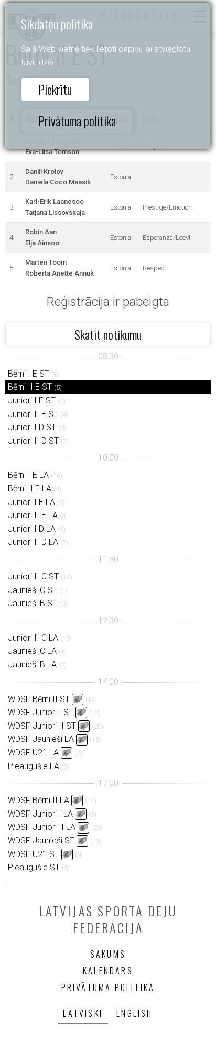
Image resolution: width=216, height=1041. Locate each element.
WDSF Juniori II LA (41, 827)
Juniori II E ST (33, 414)
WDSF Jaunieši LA (41, 739)
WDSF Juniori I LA (40, 814)
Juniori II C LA (33, 638)
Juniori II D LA (33, 542)
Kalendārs (108, 971)
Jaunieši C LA (32, 651)
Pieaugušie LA (33, 766)
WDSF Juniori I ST (40, 712)
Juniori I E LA (31, 502)
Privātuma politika (77, 120)
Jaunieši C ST (32, 590)
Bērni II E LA (29, 489)
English (134, 1013)
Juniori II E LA (33, 515)
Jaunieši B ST (32, 603)
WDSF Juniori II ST (42, 726)
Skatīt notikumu (108, 334)
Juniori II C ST (33, 577)
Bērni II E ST (30, 387)
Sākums (108, 954)
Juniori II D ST (33, 441)
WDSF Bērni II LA (38, 800)
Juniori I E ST (32, 401)
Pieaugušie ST (34, 867)
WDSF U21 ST (33, 854)
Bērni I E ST (28, 374)
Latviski (83, 1013)
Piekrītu (55, 89)
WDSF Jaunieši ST (41, 841)
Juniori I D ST (32, 427)
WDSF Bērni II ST (39, 699)
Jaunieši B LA (32, 665)
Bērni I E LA (28, 475)
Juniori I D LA (32, 529)
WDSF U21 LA (33, 753)
